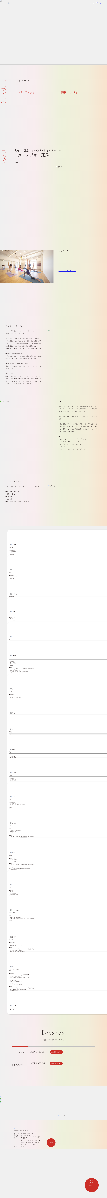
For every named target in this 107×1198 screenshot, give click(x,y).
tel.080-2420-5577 (23, 205)
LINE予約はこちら (56, 1052)
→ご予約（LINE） (22, 215)
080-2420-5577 (38, 1052)
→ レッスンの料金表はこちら (67, 271)
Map (51, 1142)
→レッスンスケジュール (24, 212)
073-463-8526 (25, 1135)
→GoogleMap (21, 210)
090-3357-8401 (38, 1063)
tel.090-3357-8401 (23, 223)
